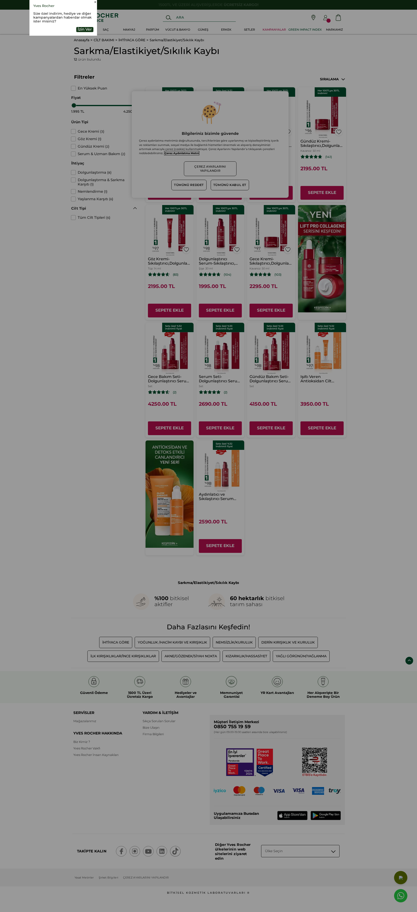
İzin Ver (85, 60)
